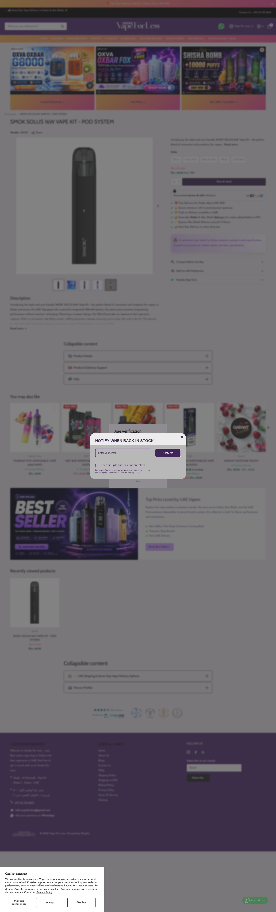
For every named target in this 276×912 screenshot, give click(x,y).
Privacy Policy (44, 892)
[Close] (182, 437)
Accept (50, 902)
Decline (81, 902)
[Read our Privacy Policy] (149, 471)
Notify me (168, 453)
